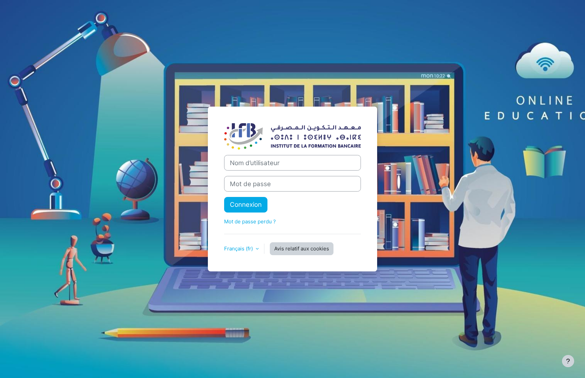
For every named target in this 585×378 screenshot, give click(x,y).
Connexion (246, 204)
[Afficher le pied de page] (568, 361)
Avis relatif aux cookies (301, 248)
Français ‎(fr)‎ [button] (239, 248)
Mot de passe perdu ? (250, 221)
